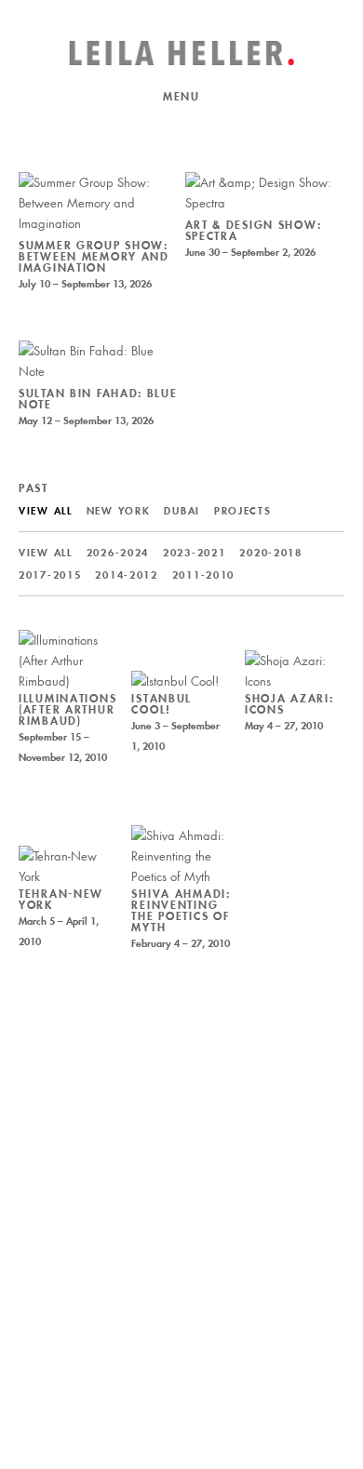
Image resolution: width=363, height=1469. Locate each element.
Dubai (182, 510)
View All (46, 510)
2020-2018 (270, 552)
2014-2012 (126, 574)
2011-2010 (203, 574)
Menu (181, 96)
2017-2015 (50, 574)
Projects (243, 510)
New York (119, 510)
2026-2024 (118, 552)
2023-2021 (194, 552)
